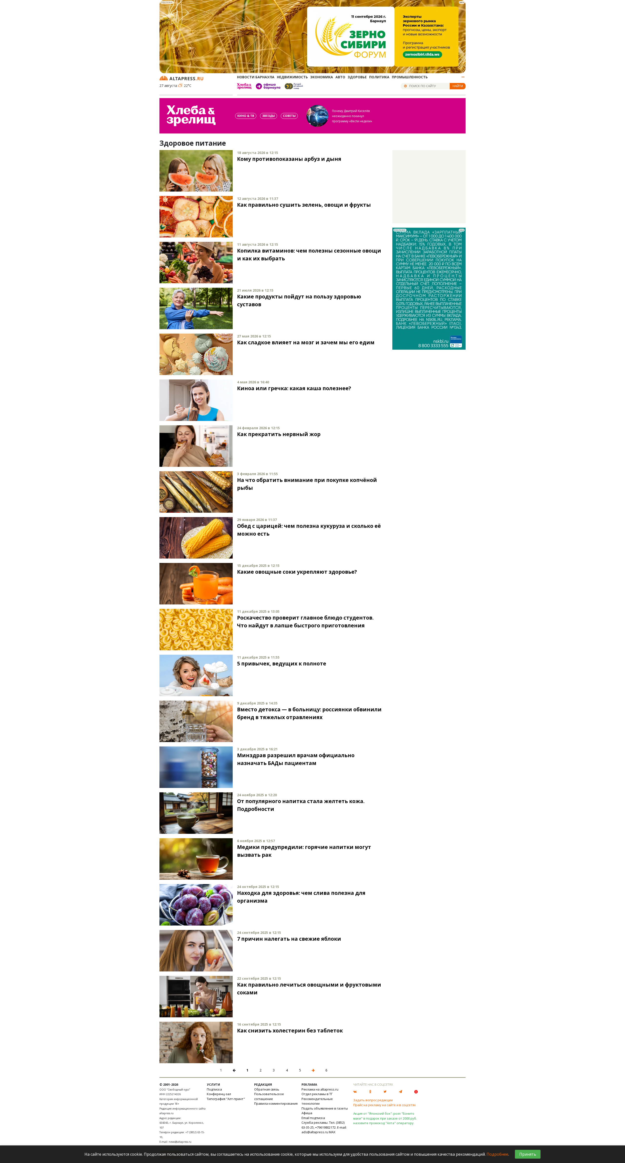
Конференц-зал (219, 1094)
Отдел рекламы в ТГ (317, 1094)
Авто (340, 77)
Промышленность (410, 77)
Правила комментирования (276, 1103)
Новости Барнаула (255, 77)
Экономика (321, 77)
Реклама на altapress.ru (320, 1089)
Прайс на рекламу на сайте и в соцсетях (384, 1105)
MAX (332, 1132)
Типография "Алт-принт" (226, 1099)
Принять (527, 1154)
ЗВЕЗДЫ (268, 116)
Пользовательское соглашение (269, 1096)
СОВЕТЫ (289, 116)
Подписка (214, 1089)
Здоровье (357, 77)
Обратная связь (266, 1089)
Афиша (307, 1113)
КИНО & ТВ (245, 116)
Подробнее (497, 1154)
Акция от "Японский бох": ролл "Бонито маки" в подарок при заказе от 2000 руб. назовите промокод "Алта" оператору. (385, 1118)
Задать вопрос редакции (373, 1100)
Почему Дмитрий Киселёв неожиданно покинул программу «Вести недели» (352, 116)
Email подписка (313, 1118)
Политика (379, 77)
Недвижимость (292, 77)
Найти (458, 86)
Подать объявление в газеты (325, 1108)
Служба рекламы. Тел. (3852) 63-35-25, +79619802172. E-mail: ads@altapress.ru (324, 1127)
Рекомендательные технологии (317, 1101)
